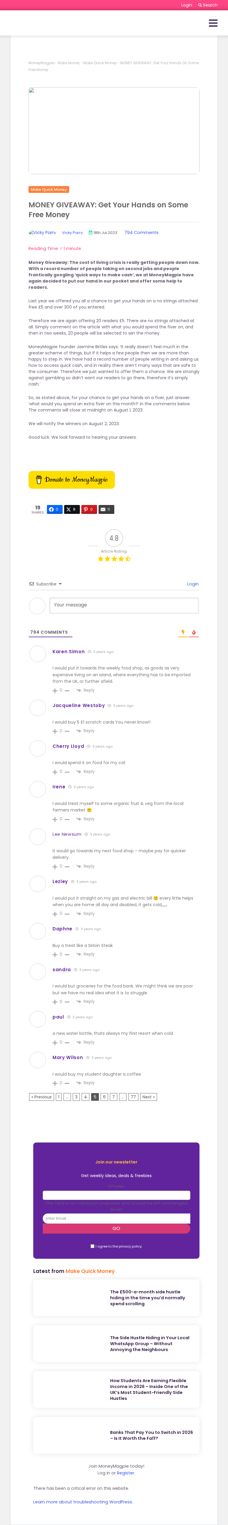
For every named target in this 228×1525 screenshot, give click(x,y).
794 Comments (141, 232)
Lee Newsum (67, 834)
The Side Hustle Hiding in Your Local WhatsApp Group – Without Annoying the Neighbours (149, 1344)
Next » (148, 1097)
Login (192, 584)
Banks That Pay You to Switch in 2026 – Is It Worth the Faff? (151, 1435)
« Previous (41, 1097)
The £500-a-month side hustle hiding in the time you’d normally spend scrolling (147, 1298)
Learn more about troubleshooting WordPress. (83, 1502)
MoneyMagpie (41, 62)
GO (116, 1228)
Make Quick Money (100, 62)
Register (125, 1473)
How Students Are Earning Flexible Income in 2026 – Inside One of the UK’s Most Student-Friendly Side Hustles (149, 1389)
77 (133, 1097)
